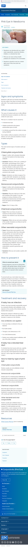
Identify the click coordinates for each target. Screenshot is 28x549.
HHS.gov (3, 545)
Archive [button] (3, 532)
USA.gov (8, 545)
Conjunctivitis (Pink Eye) (8, 10)
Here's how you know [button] (6, 2)
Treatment (4, 460)
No (14, 443)
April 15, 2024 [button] (7, 27)
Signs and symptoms (5, 76)
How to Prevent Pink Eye (9, 292)
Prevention (22, 14)
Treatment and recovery (6, 88)
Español (13, 27)
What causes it (4, 79)
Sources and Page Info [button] (9, 435)
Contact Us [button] (4, 518)
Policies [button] (3, 525)
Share (24, 435)
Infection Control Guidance (8, 508)
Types (2, 82)
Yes (3, 443)
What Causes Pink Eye (7, 421)
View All (4, 480)
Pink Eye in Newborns (7, 498)
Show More (3, 91)
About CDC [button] (4, 521)
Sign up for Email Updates (9, 513)
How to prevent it (4, 85)
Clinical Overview (6, 506)
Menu (24, 10)
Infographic (4, 501)
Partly (8, 443)
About (2, 14)
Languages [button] (4, 529)
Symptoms (7, 14)
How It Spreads (14, 14)
